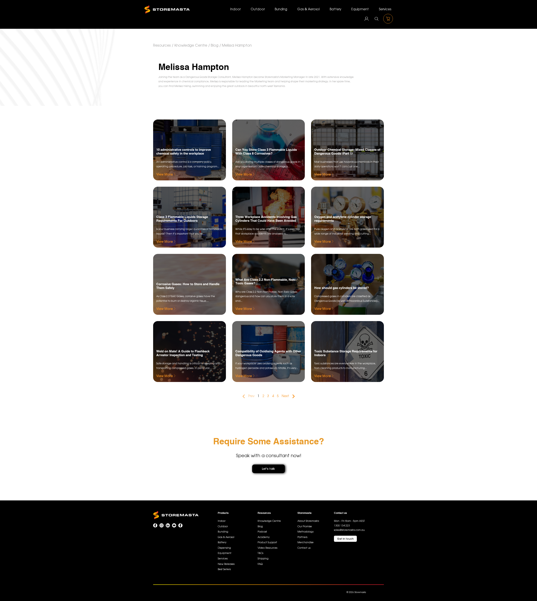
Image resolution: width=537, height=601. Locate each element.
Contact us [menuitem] (303, 548)
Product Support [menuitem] (267, 542)
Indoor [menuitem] (235, 9)
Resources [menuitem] (264, 513)
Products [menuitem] (223, 513)
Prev (251, 396)
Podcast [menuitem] (262, 532)
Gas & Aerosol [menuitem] (308, 9)
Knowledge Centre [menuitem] (269, 521)
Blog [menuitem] (260, 526)
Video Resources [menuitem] (267, 548)
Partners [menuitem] (302, 537)
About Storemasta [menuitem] (308, 521)
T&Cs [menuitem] (260, 553)
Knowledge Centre (190, 45)
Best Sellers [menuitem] (224, 569)
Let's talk (268, 469)
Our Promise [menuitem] (304, 526)
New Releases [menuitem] (226, 564)
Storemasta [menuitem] (304, 513)
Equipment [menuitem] (360, 9)
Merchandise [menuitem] (305, 542)
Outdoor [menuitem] (258, 9)
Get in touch (345, 538)
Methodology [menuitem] (305, 532)
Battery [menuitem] (335, 9)
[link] (349, 521)
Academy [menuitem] (264, 537)
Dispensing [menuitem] (224, 548)
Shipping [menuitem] (263, 559)
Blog (214, 45)
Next (285, 396)
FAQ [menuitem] (260, 564)
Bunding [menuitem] (281, 9)
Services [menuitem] (385, 9)
